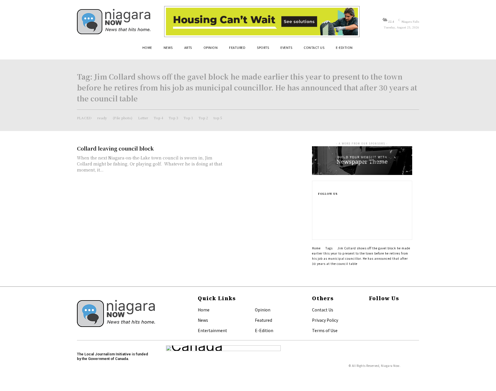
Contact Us (322, 310)
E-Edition (264, 330)
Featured (263, 320)
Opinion (262, 310)
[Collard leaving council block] (265, 165)
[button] (412, 50)
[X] (319, 229)
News (203, 320)
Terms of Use (325, 330)
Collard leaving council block (115, 148)
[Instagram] (319, 210)
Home (316, 248)
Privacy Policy (325, 320)
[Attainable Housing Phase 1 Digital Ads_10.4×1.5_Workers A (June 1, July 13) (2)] (262, 21)
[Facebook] (319, 201)
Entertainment (212, 330)
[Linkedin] (319, 220)
